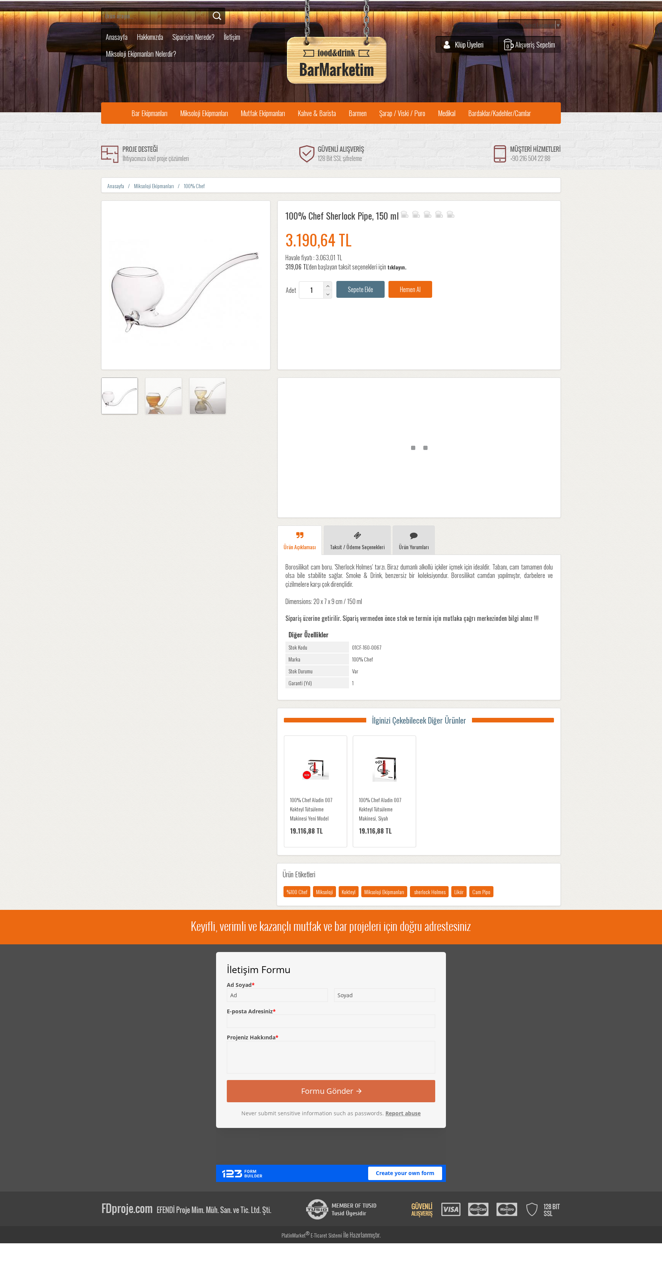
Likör (459, 892)
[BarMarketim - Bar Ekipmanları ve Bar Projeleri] (336, 84)
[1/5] (404, 213)
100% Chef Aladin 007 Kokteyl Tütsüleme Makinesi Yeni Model (311, 809)
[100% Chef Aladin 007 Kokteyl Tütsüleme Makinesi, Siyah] (384, 769)
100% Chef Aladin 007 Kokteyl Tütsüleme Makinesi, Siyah (380, 809)
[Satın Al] (410, 289)
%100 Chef (297, 892)
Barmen (358, 113)
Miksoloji (324, 892)
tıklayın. (396, 267)
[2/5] (410, 213)
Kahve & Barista (317, 113)
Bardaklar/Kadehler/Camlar (499, 113)
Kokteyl (349, 892)
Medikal (447, 113)
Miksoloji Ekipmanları (204, 113)
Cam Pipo (481, 892)
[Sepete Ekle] (360, 289)
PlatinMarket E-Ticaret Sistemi (312, 1235)
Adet (291, 290)
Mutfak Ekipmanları (263, 113)
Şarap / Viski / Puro (402, 113)
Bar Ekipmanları (149, 113)
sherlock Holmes (429, 892)
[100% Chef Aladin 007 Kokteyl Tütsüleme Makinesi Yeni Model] (315, 769)
